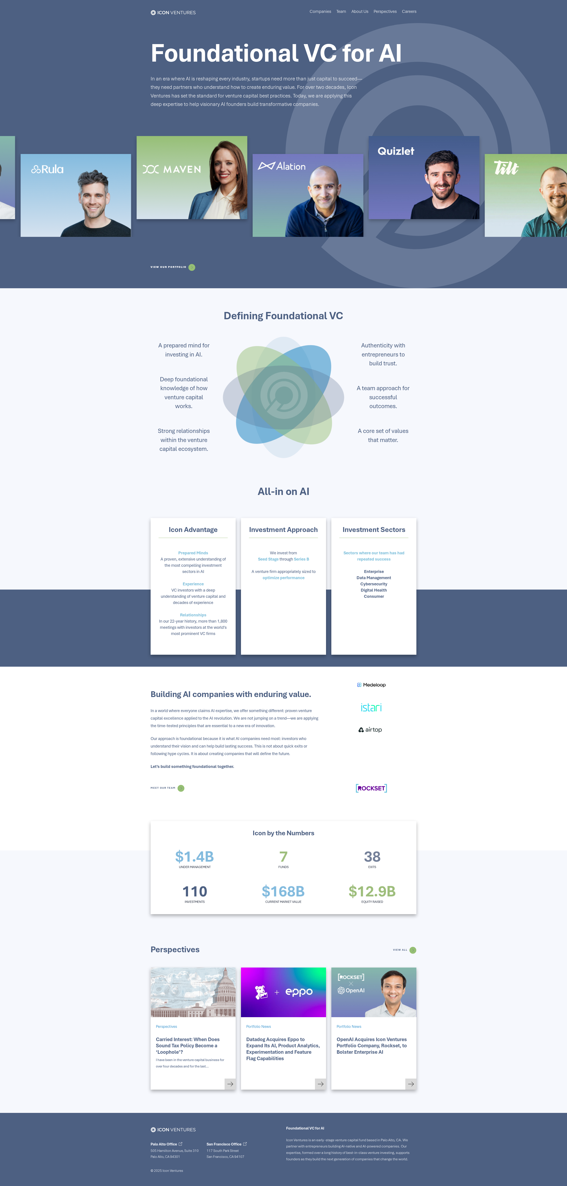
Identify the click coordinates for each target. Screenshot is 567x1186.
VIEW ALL (400, 949)
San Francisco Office (224, 1144)
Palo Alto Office (164, 1144)
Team (341, 11)
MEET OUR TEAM (163, 788)
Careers (409, 11)
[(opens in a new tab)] (283, 992)
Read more (230, 1082)
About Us (359, 11)
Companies (320, 11)
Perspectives (385, 11)
